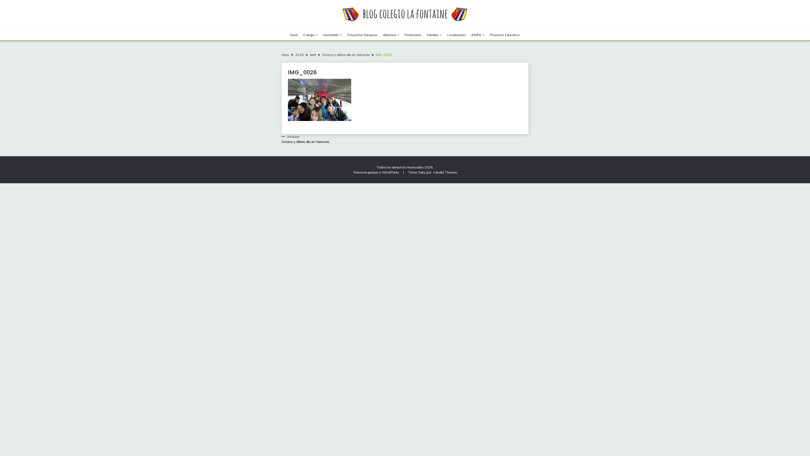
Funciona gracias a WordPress (376, 172)
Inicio (294, 35)
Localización (456, 35)
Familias (433, 35)
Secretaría (331, 35)
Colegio (309, 35)
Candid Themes (445, 172)
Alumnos (389, 35)
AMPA (476, 35)
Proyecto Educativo (505, 35)
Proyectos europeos (362, 35)
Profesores (413, 35)
